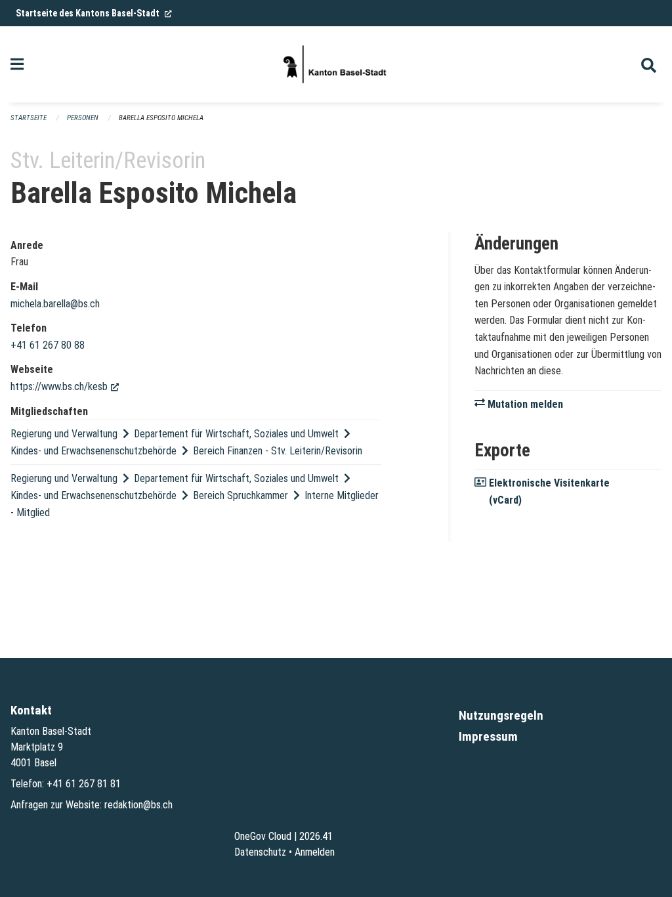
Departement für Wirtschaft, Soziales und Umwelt (236, 433)
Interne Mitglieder (341, 495)
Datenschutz (260, 852)
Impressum (488, 736)
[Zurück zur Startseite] (336, 64)
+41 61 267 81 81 (84, 783)
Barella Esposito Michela (161, 118)
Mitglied (33, 512)
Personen (82, 118)
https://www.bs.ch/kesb (64, 386)
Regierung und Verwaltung (63, 433)
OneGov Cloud (262, 836)
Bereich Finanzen (227, 451)
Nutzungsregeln (501, 715)
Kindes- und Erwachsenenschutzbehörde (93, 451)
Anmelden (315, 852)
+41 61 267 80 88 (47, 345)
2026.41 (316, 836)
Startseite (28, 118)
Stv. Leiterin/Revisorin (316, 451)
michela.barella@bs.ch (55, 303)
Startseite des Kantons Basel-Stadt (94, 13)
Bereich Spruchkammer (240, 495)
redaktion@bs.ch (138, 805)
